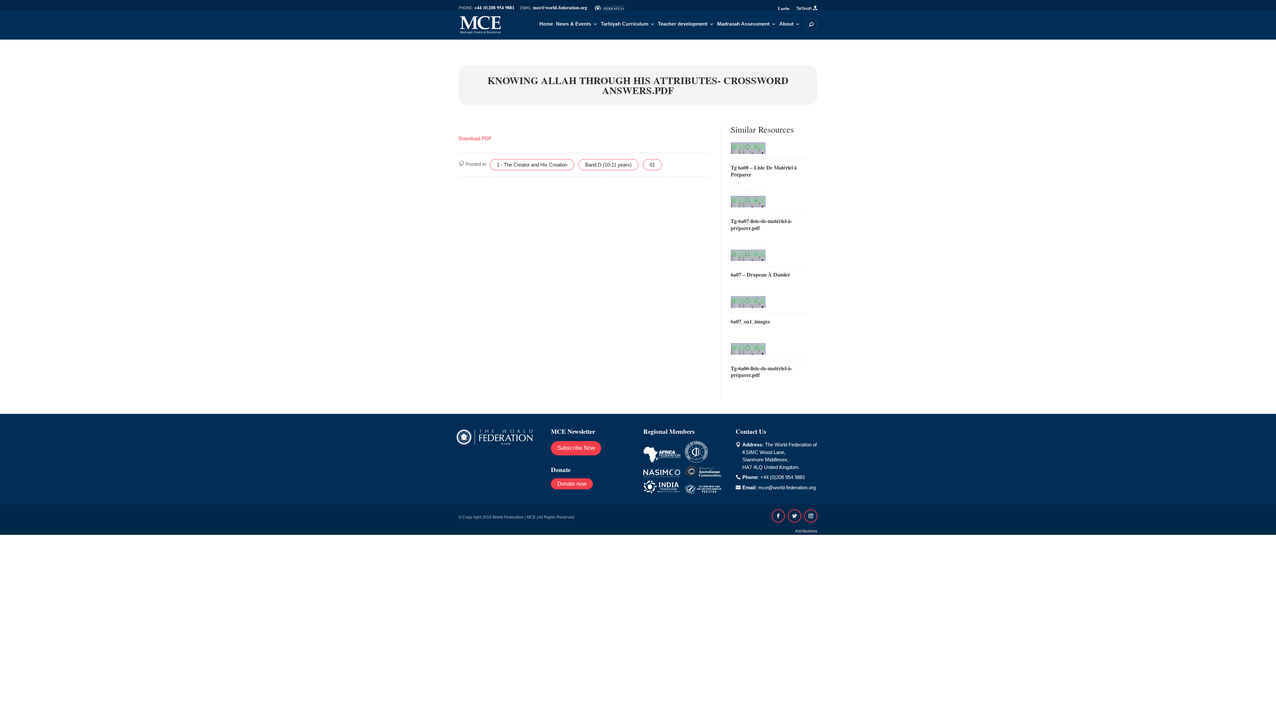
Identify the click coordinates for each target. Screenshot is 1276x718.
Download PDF (475, 138)
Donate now (571, 484)
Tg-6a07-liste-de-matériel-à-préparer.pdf (761, 224)
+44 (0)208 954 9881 (782, 477)
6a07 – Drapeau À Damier (760, 274)
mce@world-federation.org (787, 487)
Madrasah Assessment (743, 24)
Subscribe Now (576, 448)
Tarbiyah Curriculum (624, 24)
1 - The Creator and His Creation (532, 165)
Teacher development (682, 24)
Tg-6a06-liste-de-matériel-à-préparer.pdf (761, 371)
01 (652, 165)
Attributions (806, 531)
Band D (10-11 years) (608, 165)
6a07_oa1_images (750, 321)
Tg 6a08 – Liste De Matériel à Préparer (764, 171)
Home (546, 24)
